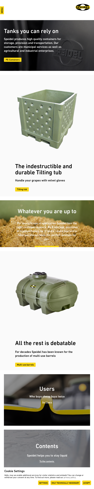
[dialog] (47, 478)
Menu (2, 10)
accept (86, 483)
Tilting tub (22, 189)
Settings (43, 483)
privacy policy (70, 477)
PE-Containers (13, 59)
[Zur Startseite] (83, 7)
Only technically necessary (65, 483)
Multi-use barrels (25, 364)
